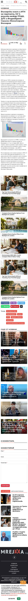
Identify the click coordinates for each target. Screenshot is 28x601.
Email (2, 456)
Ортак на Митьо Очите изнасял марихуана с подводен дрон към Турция (13, 358)
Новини (7, 5)
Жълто (14, 567)
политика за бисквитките (17, 593)
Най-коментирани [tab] (17, 491)
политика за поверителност (9, 595)
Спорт (14, 573)
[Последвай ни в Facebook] (14, 557)
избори (20, 314)
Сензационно (14, 571)
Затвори (11, 599)
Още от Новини (9, 329)
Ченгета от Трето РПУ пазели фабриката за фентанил (20, 509)
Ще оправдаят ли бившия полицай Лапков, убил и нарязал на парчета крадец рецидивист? (13, 410)
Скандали (14, 569)
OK (19, 599)
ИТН (8, 317)
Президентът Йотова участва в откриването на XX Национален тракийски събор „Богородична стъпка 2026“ (13, 426)
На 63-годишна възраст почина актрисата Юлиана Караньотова (12, 376)
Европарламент (11, 314)
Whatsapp (6, 306)
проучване (10, 320)
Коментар (4, 462)
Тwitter (22, 303)
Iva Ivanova (4, 44)
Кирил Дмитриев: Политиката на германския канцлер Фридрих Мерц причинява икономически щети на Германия (13, 338)
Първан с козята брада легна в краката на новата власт (13, 394)
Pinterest (16, 306)
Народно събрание (16, 317)
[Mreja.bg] (14, 551)
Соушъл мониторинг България (15, 323)
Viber (14, 303)
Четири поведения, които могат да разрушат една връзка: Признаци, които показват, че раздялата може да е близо (20, 523)
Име (2, 451)
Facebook (6, 303)
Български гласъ (11, 311)
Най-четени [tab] (5, 491)
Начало (2, 5)
